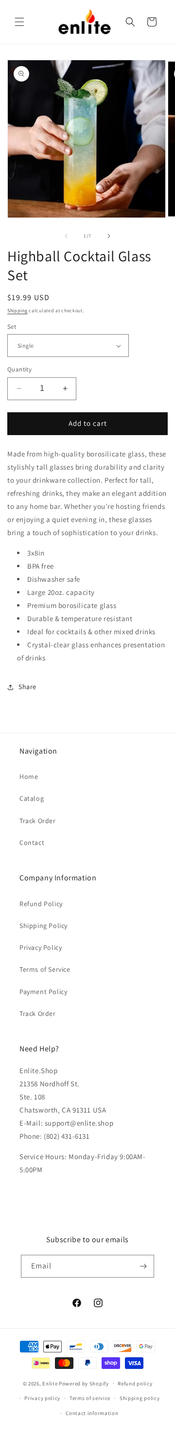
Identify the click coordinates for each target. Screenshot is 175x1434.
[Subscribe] (143, 1266)
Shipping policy (140, 1398)
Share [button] (27, 686)
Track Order (37, 820)
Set (11, 326)
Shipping (17, 310)
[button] (19, 22)
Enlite (49, 1383)
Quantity (19, 369)
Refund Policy (41, 903)
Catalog (31, 798)
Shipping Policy (43, 925)
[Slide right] (109, 236)
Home (28, 776)
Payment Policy (43, 991)
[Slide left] (66, 236)
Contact (31, 842)
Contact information (92, 1413)
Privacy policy (42, 1398)
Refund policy (135, 1383)
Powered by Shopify (84, 1383)
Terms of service (90, 1398)
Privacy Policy (40, 947)
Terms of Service (44, 969)
